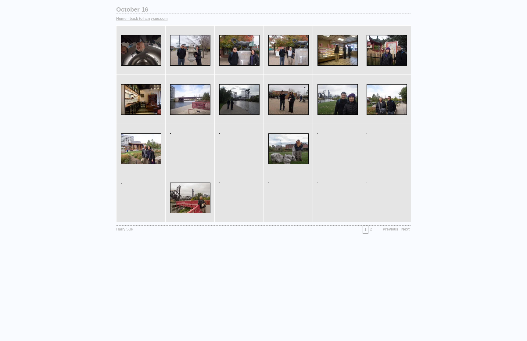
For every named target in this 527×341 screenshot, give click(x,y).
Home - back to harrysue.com (142, 18)
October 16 (132, 9)
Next (405, 229)
